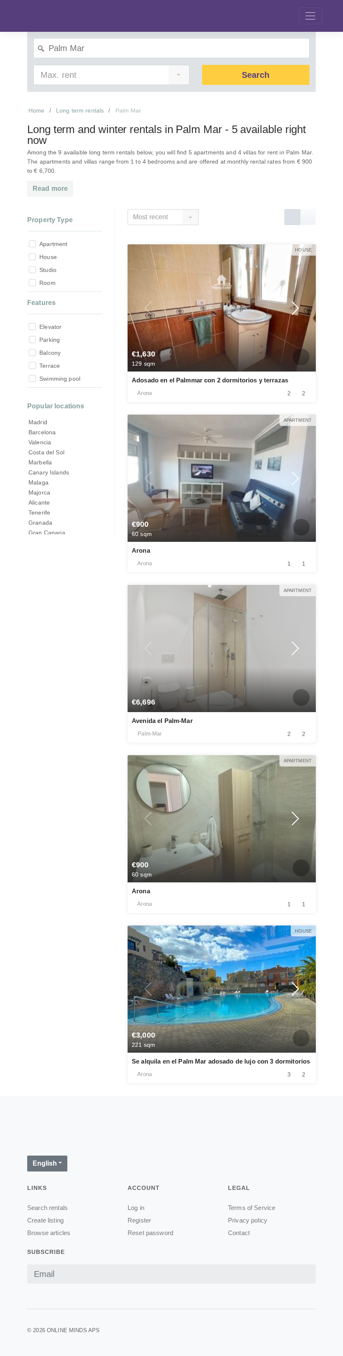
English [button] (45, 1163)
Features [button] (41, 302)
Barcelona (42, 432)
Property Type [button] (50, 219)
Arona (141, 550)
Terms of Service (251, 1207)
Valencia (39, 442)
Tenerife (39, 512)
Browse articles (48, 1232)
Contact (239, 1232)
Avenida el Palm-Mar (162, 720)
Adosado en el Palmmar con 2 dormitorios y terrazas (210, 380)
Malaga (38, 482)
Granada (40, 522)
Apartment (53, 244)
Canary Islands (48, 472)
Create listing (45, 1220)
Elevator (50, 326)
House (48, 257)
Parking (49, 339)
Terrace (49, 365)
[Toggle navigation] (310, 16)
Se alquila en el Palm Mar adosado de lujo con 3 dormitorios (221, 1061)
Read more (50, 188)
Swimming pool (59, 378)
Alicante (39, 502)
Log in (136, 1207)
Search (255, 74)
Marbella (40, 462)
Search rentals (47, 1207)
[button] (148, 308)
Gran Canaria (46, 532)
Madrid (37, 422)
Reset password (150, 1232)
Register (139, 1220)
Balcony (50, 352)
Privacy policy (247, 1220)
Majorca (39, 492)
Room (47, 282)
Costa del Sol (46, 452)
